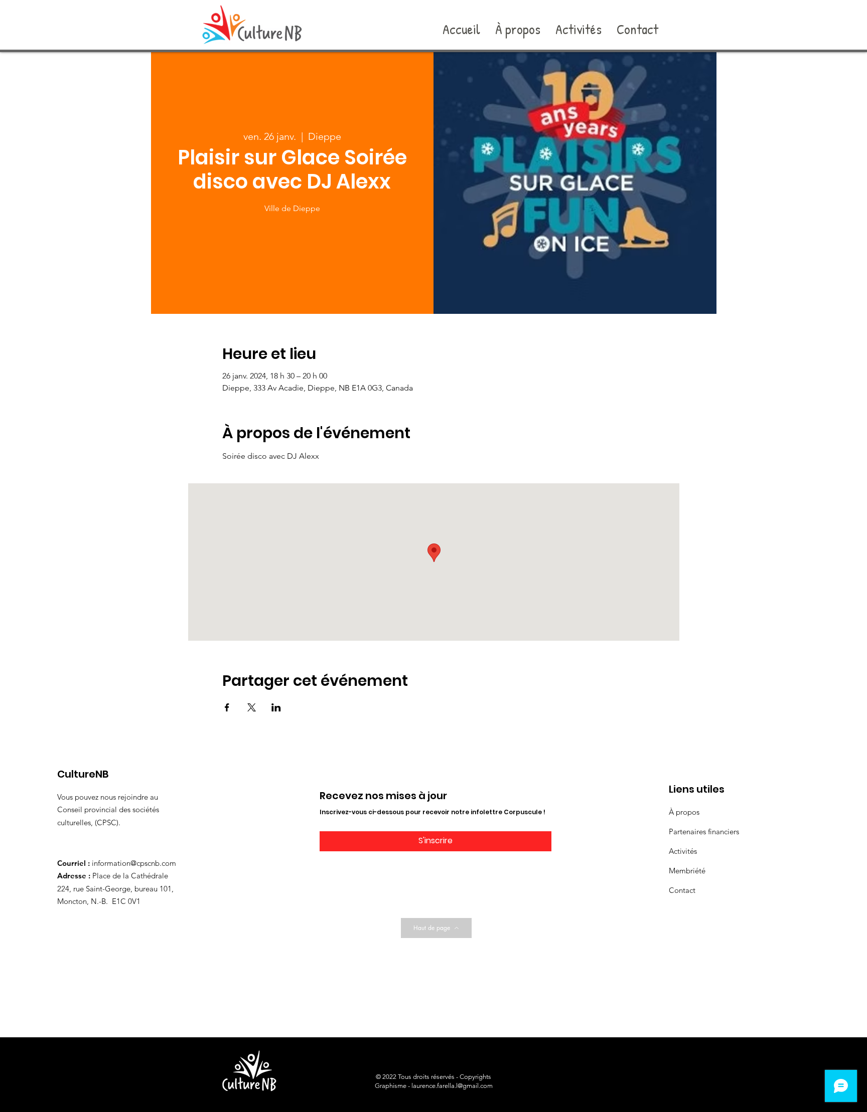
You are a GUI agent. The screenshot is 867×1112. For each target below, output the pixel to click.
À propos (684, 812)
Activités (683, 851)
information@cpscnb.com (134, 863)
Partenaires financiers (704, 831)
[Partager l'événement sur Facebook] (227, 707)
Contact (682, 890)
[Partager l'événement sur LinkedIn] (276, 707)
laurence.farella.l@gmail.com (452, 1085)
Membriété (687, 870)
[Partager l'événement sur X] (251, 707)
